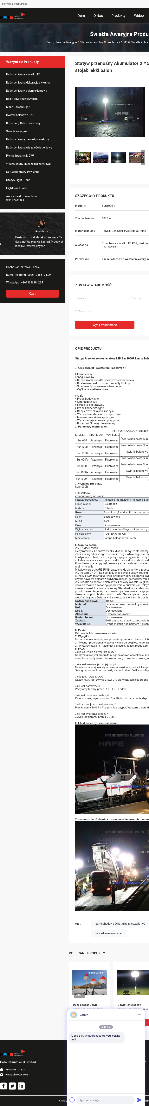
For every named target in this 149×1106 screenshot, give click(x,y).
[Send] (139, 1100)
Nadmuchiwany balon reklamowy (26, 90)
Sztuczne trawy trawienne (22, 171)
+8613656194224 (32, 282)
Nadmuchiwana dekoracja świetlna (28, 82)
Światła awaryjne (66, 42)
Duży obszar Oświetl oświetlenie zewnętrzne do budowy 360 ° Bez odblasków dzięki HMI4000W (88, 1009)
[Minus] (139, 1014)
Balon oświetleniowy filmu (22, 98)
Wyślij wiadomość (105, 325)
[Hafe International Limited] (12, 15)
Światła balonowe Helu (20, 115)
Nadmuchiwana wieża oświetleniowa (29, 147)
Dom (49, 42)
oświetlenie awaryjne (108, 933)
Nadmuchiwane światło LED (23, 74)
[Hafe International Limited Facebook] (3, 1086)
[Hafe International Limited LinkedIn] (21, 1086)
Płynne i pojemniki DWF (20, 155)
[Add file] (72, 1100)
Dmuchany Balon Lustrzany (23, 123)
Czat (32, 293)
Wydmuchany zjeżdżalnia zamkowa (28, 163)
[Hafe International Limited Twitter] (12, 1086)
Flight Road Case (16, 188)
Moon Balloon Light (18, 106)
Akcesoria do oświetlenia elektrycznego (21, 198)
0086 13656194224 (39, 274)
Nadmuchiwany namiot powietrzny (27, 139)
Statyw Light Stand (18, 180)
